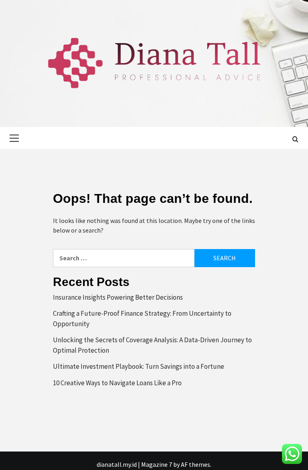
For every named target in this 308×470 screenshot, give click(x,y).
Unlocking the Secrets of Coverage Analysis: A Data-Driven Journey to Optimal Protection (152, 345)
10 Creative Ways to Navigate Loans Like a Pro (117, 382)
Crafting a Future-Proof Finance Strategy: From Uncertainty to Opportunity (142, 318)
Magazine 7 (156, 464)
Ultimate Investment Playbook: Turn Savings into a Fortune (138, 366)
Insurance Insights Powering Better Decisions (118, 297)
